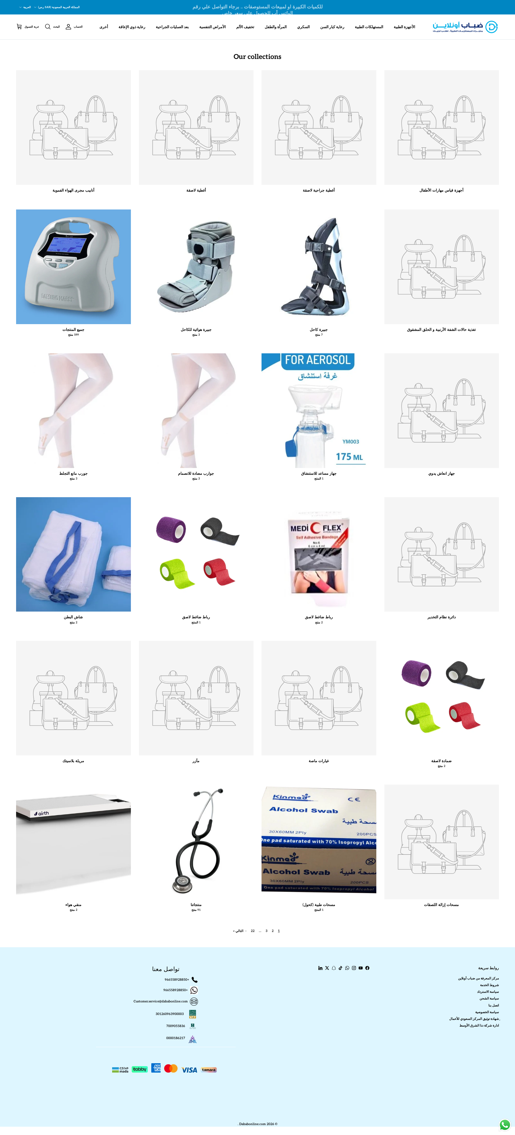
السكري (303, 27)
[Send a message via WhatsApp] (505, 1125)
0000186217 (175, 1038)
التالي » (238, 931)
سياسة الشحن (489, 999)
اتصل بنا (493, 1005)
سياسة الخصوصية (487, 1012)
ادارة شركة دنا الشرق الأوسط (479, 1026)
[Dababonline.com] (465, 27)
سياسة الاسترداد (488, 992)
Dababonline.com (252, 1124)
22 (253, 931)
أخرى (104, 27)
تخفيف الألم (245, 27)
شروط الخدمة (489, 985)
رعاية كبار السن (332, 27)
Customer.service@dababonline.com (161, 1001)
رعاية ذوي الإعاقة (132, 27)
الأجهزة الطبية (404, 27)
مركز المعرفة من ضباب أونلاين (478, 978)
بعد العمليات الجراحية (172, 27)
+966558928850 (177, 979)
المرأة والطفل (276, 27)
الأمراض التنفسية (212, 27)
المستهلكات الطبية (369, 27)
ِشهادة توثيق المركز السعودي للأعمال (474, 1019)
